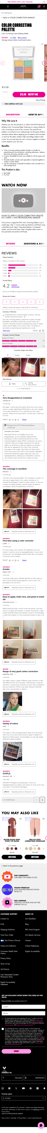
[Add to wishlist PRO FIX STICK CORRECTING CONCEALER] (43, 818)
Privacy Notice (9, 1025)
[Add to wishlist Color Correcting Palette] (42, 44)
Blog (27, 924)
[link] (39, 7)
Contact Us (5, 918)
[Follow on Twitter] (16, 1088)
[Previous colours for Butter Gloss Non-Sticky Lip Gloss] (4, 848)
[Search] (3, 7)
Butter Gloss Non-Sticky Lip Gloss (12, 840)
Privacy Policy (6, 958)
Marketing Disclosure (37, 1021)
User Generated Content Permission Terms (9, 975)
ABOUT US (29, 914)
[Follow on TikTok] (37, 1088)
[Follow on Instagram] (3, 1088)
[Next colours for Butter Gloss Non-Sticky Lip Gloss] (20, 848)
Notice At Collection (8, 946)
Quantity (5, 92)
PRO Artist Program (32, 929)
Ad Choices (5, 969)
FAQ (2, 924)
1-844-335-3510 (39, 1078)
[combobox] (23, 13)
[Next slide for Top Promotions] (43, 2)
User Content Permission (35, 1118)
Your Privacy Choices (12, 940)
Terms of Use (5, 964)
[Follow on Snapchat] (44, 1088)
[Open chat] (41, 1125)
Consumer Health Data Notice (9, 952)
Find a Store (18, 1078)
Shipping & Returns (8, 929)
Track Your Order (7, 935)
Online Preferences (32, 946)
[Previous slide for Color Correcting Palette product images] (3, 63)
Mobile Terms (40, 1036)
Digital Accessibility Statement (8, 983)
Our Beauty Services (32, 935)
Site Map (13, 1118)
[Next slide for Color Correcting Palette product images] (44, 63)
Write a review (22, 37)
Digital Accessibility (32, 951)
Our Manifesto (30, 918)
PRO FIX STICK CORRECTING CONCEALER (35, 840)
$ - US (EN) (6, 1098)
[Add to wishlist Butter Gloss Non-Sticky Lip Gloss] (20, 818)
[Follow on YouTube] (23, 1088)
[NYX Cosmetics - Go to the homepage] (23, 6)
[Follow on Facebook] (9, 1088)
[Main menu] (44, 6)
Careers (28, 940)
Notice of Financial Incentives (24, 1025)
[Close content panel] (44, 2)
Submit (16, 1051)
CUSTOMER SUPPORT (9, 914)
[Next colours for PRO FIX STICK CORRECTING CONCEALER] (43, 848)
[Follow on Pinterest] (31, 1088)
